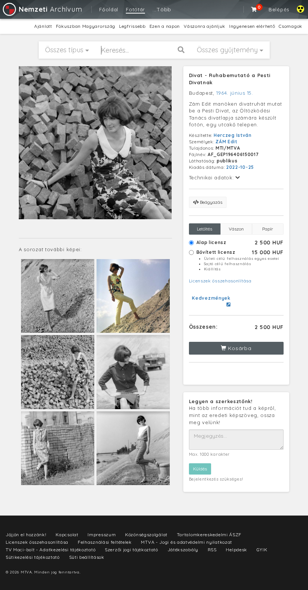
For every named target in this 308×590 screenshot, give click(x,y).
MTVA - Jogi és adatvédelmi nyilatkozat (186, 542)
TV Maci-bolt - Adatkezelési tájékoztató (50, 549)
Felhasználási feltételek (105, 542)
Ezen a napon (164, 26)
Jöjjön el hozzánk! (26, 534)
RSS (212, 549)
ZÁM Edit (226, 141)
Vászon (236, 229)
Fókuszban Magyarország (85, 26)
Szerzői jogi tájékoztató (131, 549)
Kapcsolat (67, 534)
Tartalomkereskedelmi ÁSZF (209, 534)
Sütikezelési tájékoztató (33, 557)
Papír (267, 229)
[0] (254, 9)
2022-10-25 (240, 167)
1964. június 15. (234, 93)
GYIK (262, 549)
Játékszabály (183, 549)
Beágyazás (210, 202)
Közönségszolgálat (146, 534)
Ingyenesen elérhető (252, 26)
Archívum (50, 9)
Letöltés (204, 229)
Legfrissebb (132, 26)
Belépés (279, 9)
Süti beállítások (86, 557)
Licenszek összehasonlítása (220, 281)
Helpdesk (236, 549)
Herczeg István (233, 135)
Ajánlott (43, 26)
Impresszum (102, 534)
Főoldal (108, 9)
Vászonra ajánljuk (204, 26)
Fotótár (135, 9)
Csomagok (290, 26)
